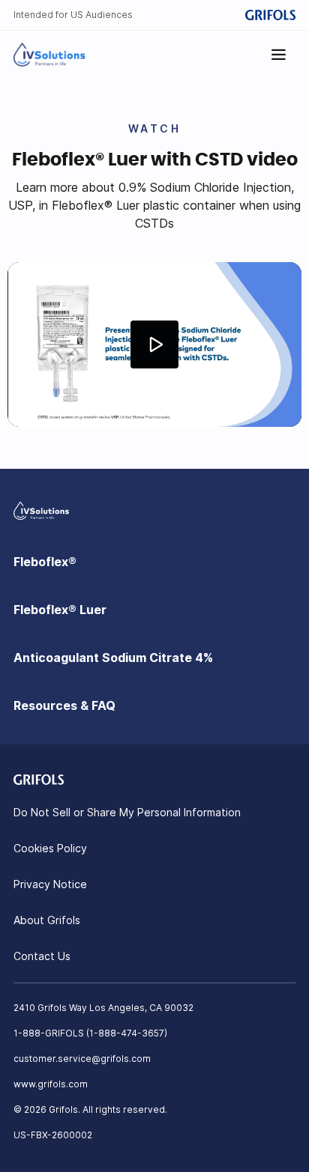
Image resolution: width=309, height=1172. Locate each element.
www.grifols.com (51, 1084)
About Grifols (47, 920)
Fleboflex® (45, 561)
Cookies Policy (50, 848)
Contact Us (42, 956)
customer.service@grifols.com (82, 1058)
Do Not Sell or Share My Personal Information (127, 812)
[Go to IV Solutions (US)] (50, 55)
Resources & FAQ (65, 705)
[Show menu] (279, 54)
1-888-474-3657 (126, 1033)
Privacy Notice (50, 884)
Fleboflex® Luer (60, 609)
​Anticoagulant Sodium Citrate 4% (113, 657)
